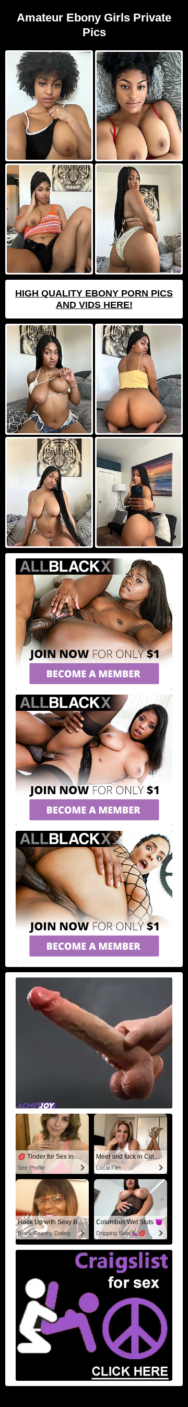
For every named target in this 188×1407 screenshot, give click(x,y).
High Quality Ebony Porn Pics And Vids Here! (94, 299)
